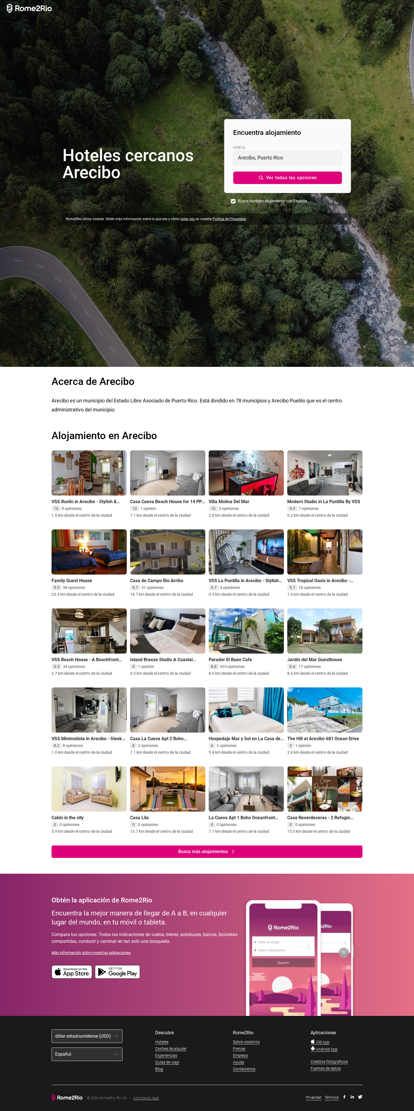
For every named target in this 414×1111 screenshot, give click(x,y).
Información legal (146, 1098)
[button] (287, 178)
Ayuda (238, 1062)
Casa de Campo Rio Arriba (156, 580)
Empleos (240, 1055)
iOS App (322, 1042)
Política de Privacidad (229, 219)
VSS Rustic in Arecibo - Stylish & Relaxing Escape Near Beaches (84, 504)
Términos (332, 1097)
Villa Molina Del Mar (229, 501)
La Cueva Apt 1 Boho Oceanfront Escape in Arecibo (242, 820)
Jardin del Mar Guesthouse (314, 659)
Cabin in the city (68, 817)
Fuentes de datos (326, 1068)
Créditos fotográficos (329, 1061)
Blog (159, 1069)
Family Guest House (72, 580)
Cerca (239, 148)
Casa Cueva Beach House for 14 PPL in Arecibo (167, 504)
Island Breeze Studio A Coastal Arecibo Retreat (161, 662)
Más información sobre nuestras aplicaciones (91, 952)
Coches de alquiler (171, 1048)
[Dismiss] (346, 219)
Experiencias (166, 1055)
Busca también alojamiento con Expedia (272, 201)
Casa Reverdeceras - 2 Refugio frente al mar (318, 820)
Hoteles (161, 1042)
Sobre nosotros (246, 1042)
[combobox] (287, 158)
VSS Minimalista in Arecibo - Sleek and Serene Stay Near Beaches (87, 741)
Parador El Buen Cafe (230, 659)
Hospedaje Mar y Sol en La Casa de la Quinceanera (245, 741)
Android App (326, 1049)
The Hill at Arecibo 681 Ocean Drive (323, 738)
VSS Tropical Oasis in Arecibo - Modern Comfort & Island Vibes (319, 583)
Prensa (239, 1048)
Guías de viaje (167, 1062)
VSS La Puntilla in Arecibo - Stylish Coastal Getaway (244, 583)
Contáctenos (244, 1069)
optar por (187, 219)
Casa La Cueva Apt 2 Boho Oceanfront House (157, 741)
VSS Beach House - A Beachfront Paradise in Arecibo (85, 662)
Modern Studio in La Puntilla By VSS (323, 501)
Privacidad (313, 1097)
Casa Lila (139, 817)
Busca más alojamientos (203, 851)
